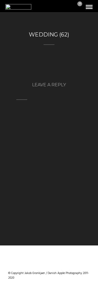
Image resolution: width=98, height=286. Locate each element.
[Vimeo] (49, 264)
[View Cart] (77, 7)
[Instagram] (63, 264)
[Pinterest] (56, 264)
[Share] (70, 7)
